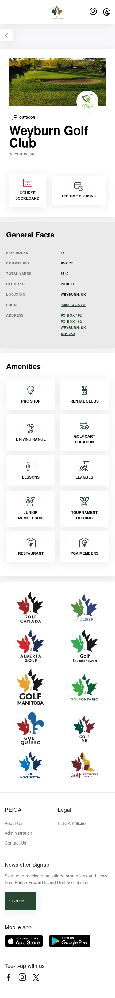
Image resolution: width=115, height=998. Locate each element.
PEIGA (13, 809)
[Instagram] (22, 977)
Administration (18, 833)
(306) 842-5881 (73, 304)
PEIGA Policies (72, 823)
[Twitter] (36, 977)
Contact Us (15, 843)
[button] (20, 901)
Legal (64, 809)
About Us (13, 823)
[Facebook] (8, 977)
